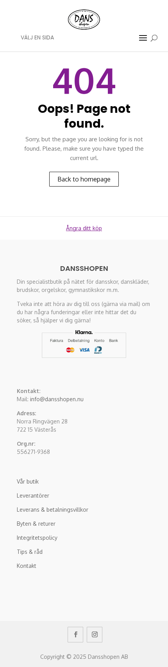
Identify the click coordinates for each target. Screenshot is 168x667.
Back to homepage (84, 179)
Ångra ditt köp (84, 228)
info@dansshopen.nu (57, 399)
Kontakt (26, 565)
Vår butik (28, 481)
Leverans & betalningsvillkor (52, 509)
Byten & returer (36, 523)
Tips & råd (30, 551)
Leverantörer (33, 495)
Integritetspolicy (37, 537)
